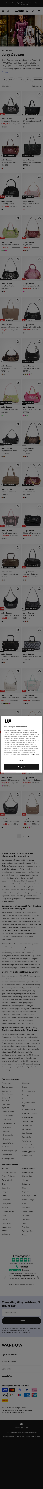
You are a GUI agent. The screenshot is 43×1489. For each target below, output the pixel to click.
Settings (21, 760)
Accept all (21, 767)
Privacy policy (35, 754)
